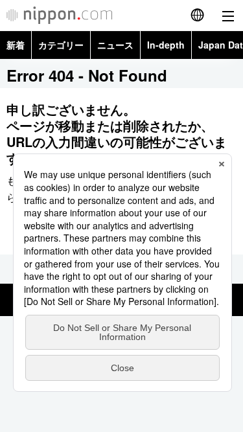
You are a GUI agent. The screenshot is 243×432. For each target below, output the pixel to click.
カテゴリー (61, 44)
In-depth (166, 44)
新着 (15, 44)
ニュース (115, 44)
